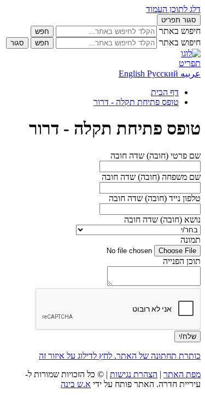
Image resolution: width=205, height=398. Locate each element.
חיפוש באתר (180, 31)
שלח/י (187, 336)
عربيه (189, 73)
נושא (162, 219)
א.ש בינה (76, 384)
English (133, 73)
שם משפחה (151, 177)
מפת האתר (182, 374)
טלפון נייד (155, 198)
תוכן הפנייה (182, 261)
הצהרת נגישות (133, 374)
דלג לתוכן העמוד (173, 9)
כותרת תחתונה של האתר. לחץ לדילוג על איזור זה (120, 355)
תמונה (190, 239)
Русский (162, 73)
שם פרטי (155, 155)
